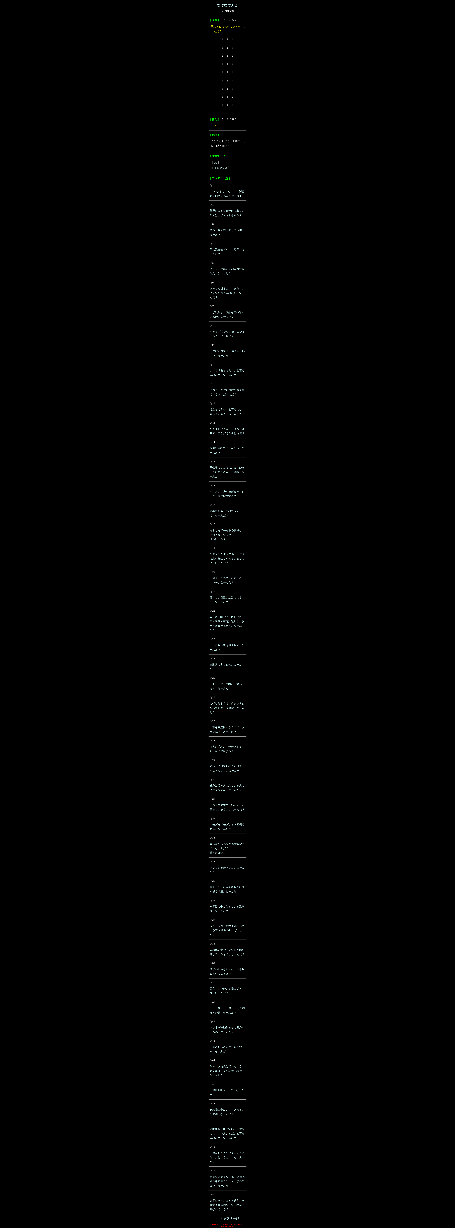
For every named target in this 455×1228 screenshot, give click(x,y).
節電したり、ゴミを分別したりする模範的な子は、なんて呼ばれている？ (227, 1205)
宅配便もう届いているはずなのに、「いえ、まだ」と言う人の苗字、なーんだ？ (227, 1133)
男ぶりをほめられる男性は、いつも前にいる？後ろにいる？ (227, 535)
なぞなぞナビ (227, 5)
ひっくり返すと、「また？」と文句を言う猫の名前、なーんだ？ (227, 293)
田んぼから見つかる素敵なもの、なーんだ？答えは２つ (227, 848)
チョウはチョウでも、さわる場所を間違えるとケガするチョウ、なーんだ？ (227, 1181)
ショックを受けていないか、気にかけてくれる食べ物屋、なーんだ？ (227, 1071)
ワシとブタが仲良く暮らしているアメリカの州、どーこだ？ (227, 930)
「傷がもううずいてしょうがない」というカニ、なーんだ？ (227, 1157)
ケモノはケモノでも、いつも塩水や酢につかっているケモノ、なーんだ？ (227, 559)
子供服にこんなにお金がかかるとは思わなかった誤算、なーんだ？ (227, 472)
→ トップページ (227, 1218)
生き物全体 (220, 167)
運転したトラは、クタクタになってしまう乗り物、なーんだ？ (227, 708)
